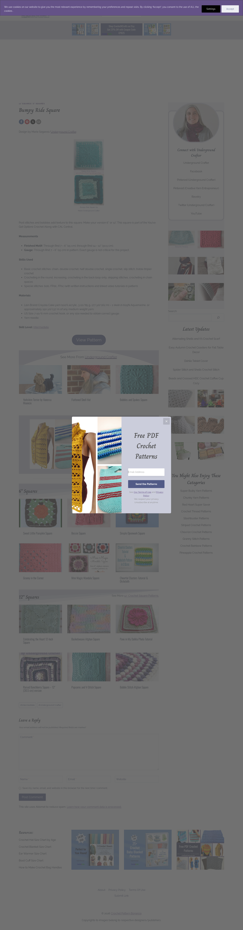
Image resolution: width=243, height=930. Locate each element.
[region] (121, 8)
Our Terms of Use (142, 492)
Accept (230, 9)
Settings (210, 9)
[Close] (166, 421)
